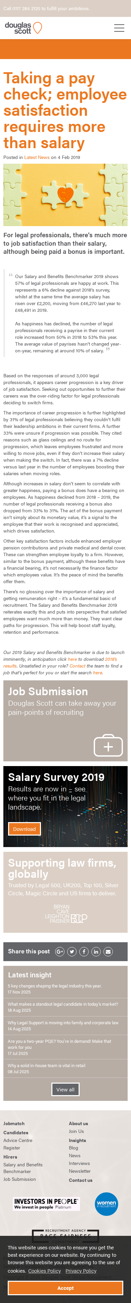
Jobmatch (14, 1123)
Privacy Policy (81, 1270)
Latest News (37, 157)
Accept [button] (65, 1288)
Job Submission (19, 1178)
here (73, 658)
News (75, 1155)
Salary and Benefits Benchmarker (23, 1167)
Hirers (10, 1156)
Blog (73, 1147)
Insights (77, 1140)
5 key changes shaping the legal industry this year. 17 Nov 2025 (55, 989)
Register (11, 1147)
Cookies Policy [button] (44, 1270)
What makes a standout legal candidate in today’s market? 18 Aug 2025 (63, 1007)
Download (24, 829)
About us (78, 1123)
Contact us (80, 1179)
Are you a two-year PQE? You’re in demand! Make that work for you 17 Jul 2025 (59, 1047)
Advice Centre (17, 1140)
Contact (77, 665)
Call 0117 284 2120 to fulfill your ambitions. (46, 8)
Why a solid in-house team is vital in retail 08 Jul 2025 (46, 1068)
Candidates (15, 1132)
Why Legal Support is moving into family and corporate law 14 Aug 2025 (63, 1026)
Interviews (79, 1163)
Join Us (76, 1131)
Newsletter (80, 1170)
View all (65, 1089)
